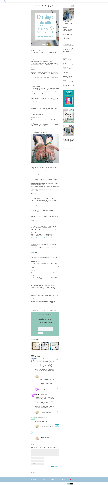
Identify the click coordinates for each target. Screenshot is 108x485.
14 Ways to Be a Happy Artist (68, 60)
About (105, 1)
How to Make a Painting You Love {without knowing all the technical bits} (68, 66)
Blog (86, 1)
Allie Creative (62, 482)
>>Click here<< (43, 292)
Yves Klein (35, 197)
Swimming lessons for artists (68, 85)
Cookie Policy (43, 479)
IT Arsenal (67, 482)
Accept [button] (68, 483)
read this (55, 310)
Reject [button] (71, 483)
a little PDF (39, 77)
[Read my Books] (68, 98)
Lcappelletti (37, 431)
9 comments (38, 8)
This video (46, 189)
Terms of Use (62, 479)
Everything (101, 1)
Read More (75, 483)
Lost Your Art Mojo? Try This (68, 68)
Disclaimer (52, 479)
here (45, 235)
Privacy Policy (33, 479)
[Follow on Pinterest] (70, 479)
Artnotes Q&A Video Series (93, 1)
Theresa (36, 358)
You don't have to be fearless (68, 84)
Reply (57, 359)
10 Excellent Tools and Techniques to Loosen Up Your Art (67, 79)
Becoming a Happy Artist (68, 59)
